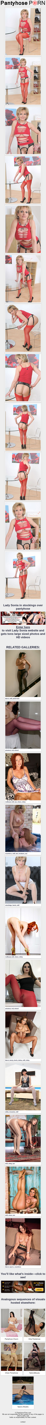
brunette (12, 1112)
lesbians (21, 853)
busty (11, 1060)
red (12, 750)
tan (16, 802)
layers (12, 1267)
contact (22, 1422)
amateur (8, 750)
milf (11, 698)
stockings (8, 905)
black (7, 698)
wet (17, 853)
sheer (19, 802)
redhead (8, 802)
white (7, 1112)
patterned (16, 698)
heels (14, 905)
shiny (24, 802)
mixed (16, 750)
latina (20, 1060)
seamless (8, 853)
